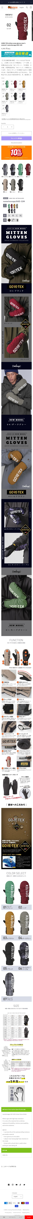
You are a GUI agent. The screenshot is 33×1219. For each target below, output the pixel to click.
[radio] (5, 86)
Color (2, 78)
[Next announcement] (31, 2)
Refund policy (26, 1209)
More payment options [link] (16, 142)
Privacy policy (8, 1212)
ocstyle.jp (9, 1209)
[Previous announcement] (2, 2)
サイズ (20, 1217)
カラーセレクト (12, 1217)
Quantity (3, 123)
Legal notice (17, 1215)
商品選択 (29, 1217)
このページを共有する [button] (9, 1166)
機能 (4, 1217)
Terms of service (17, 1212)
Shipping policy (26, 1212)
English (22, 7)
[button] (2, 7)
